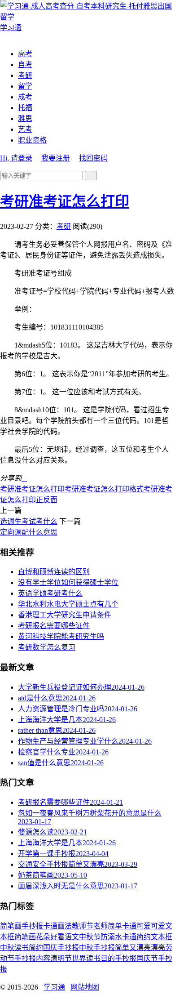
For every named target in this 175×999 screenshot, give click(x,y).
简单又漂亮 (133, 947)
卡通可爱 (136, 926)
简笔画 (11, 926)
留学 (25, 86)
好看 (57, 937)
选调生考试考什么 (28, 521)
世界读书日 (90, 958)
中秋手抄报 (97, 947)
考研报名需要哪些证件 (54, 625)
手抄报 (32, 926)
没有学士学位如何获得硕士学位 (68, 582)
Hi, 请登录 (16, 158)
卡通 (50, 926)
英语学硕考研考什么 (50, 593)
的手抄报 (122, 958)
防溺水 (111, 937)
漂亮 (158, 947)
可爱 (158, 926)
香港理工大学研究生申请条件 (64, 615)
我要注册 (55, 158)
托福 (25, 107)
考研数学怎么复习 (46, 647)
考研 (25, 75)
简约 (36, 947)
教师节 (82, 926)
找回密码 (93, 158)
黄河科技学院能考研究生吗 (61, 636)
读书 (21, 947)
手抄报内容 (32, 958)
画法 (64, 926)
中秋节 (90, 937)
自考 (25, 64)
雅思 (25, 118)
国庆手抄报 (61, 947)
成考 (25, 97)
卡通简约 (136, 937)
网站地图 (84, 987)
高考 (25, 54)
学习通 (54, 987)
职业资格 (32, 140)
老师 (100, 926)
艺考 (25, 129)
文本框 (161, 937)
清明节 (61, 958)
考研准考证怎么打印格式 (104, 489)
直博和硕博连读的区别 (54, 571)
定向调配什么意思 (28, 532)
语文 (72, 937)
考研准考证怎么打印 (64, 201)
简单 (115, 926)
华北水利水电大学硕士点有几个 (68, 604)
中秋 (7, 947)
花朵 (43, 937)
